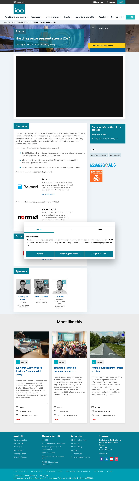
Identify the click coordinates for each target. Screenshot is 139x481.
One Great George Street (80, 457)
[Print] (3, 252)
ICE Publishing (76, 447)
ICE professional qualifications (53, 443)
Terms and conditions (54, 471)
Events (67, 17)
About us (102, 17)
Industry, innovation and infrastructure (96, 176)
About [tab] (100, 229)
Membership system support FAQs (53, 457)
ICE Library (75, 443)
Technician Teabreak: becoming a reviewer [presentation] (65, 369)
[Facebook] (101, 459)
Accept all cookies (99, 254)
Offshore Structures (100, 155)
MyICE (121, 2)
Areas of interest (52, 17)
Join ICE (130, 17)
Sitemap (110, 471)
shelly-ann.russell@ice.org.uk (106, 138)
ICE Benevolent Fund (78, 440)
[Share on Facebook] (3, 231)
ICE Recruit (75, 450)
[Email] (3, 247)
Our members (19, 443)
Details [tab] (69, 229)
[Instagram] (116, 459)
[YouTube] (111, 459)
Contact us (111, 2)
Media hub (98, 471)
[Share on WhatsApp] (3, 242)
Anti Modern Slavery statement (78, 471)
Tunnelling (116, 155)
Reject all (40, 254)
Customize (69, 254)
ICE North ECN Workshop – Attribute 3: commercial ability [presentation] (30, 371)
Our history (18, 447)
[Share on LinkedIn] (3, 236)
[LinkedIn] (106, 459)
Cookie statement (20, 471)
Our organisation (20, 440)
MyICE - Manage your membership (50, 463)
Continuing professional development (51, 448)
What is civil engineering (15, 17)
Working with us (20, 454)
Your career (36, 17)
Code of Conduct (48, 453)
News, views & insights (84, 17)
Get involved (116, 17)
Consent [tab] (39, 229)
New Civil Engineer (21, 457)
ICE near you (98, 2)
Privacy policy (36, 471)
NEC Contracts (76, 454)
